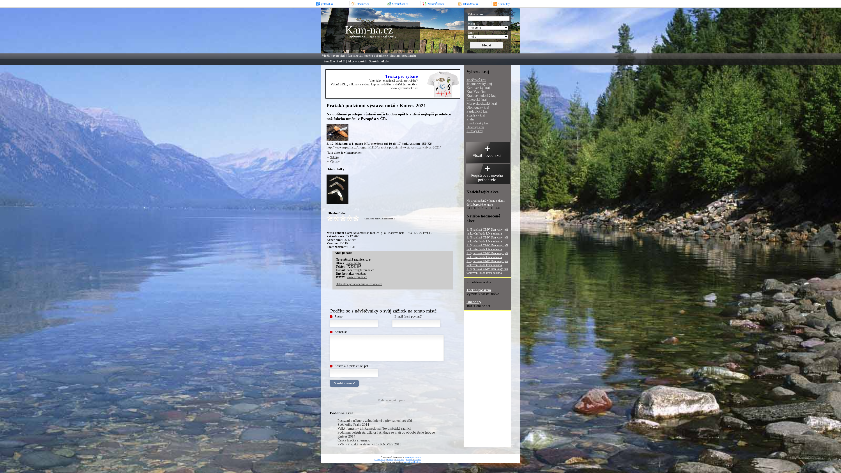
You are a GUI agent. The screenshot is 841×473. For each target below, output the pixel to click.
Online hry (473, 302)
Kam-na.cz (369, 30)
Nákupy (334, 157)
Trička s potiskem (478, 290)
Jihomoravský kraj (479, 84)
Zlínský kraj (474, 131)
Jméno (339, 316)
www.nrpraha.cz (357, 277)
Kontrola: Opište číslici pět (351, 366)
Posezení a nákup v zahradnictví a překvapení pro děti (374, 420)
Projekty (391, 459)
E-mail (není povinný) (408, 316)
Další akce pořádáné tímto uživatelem (359, 284)
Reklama (400, 459)
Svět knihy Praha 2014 (353, 424)
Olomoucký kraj (477, 107)
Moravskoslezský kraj (481, 103)
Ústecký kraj (475, 127)
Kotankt (417, 459)
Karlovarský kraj (478, 88)
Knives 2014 (346, 436)
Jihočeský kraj (476, 80)
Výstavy (335, 161)
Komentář (341, 332)
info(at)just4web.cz (412, 462)
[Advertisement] (402, 131)
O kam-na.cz (380, 459)
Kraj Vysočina (476, 92)
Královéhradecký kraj (481, 95)
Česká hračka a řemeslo (353, 440)
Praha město (353, 263)
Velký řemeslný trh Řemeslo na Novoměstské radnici (374, 428)
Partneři (409, 459)
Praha (470, 119)
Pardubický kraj (477, 111)
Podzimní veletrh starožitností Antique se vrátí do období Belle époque (386, 432)
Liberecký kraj (476, 99)
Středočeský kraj (477, 123)
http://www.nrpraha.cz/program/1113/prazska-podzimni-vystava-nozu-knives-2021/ (384, 147)
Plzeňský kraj (475, 115)
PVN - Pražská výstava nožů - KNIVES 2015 (369, 444)
